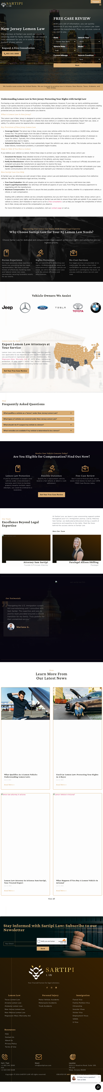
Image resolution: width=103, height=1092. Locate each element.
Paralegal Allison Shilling (83, 562)
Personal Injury (50, 995)
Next (77, 65)
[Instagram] (51, 987)
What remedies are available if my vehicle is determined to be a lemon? (32, 431)
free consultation (55, 202)
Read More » (9, 785)
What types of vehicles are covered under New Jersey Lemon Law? (30, 419)
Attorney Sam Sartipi (36, 562)
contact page (56, 208)
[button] (100, 4)
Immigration (83, 995)
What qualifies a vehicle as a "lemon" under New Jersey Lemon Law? (31, 413)
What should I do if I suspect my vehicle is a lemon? (24, 425)
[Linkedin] (56, 987)
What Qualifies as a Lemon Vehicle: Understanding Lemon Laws (21, 775)
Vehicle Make (60, 47)
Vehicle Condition (86, 55)
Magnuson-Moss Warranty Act (14, 359)
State (56, 38)
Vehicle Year (83, 38)
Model (81, 47)
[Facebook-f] (46, 987)
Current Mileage (61, 55)
